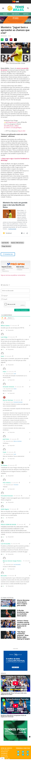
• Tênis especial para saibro (7, 268)
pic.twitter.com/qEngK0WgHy (12, 127)
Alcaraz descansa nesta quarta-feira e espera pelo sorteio (23, 602)
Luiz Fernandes (17, 564)
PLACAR (5, 14)
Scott (15, 373)
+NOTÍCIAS (25, 14)
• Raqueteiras (5, 271)
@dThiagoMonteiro (11, 122)
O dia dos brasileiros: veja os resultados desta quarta (23, 613)
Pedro (15, 388)
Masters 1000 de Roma (17, 242)
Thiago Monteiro (6, 246)
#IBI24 (16, 126)
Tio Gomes (16, 484)
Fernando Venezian (18, 402)
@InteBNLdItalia (8, 126)
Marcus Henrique (18, 441)
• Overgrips (19, 269)
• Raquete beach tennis (22, 268)
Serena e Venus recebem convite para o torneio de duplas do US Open (23, 624)
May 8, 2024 (21, 131)
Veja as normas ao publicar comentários (13, 275)
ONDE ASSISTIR (15, 14)
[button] (3, 8)
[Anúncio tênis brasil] (15, 670)
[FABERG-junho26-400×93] (15, 23)
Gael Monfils (5, 242)
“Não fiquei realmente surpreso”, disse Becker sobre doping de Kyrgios (23, 635)
